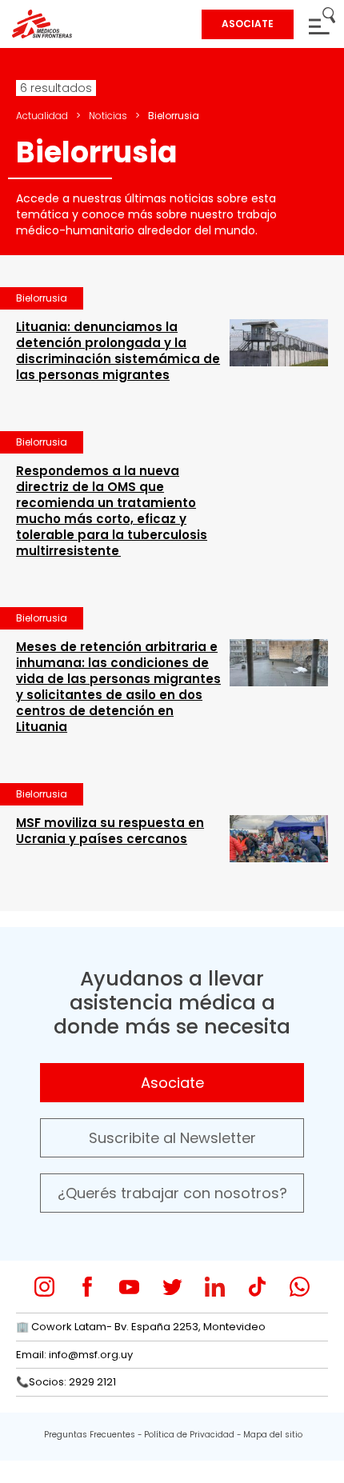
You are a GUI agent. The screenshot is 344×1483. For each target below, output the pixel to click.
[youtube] (129, 1287)
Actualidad (42, 115)
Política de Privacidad (189, 1435)
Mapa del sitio (272, 1435)
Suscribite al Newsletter (172, 1138)
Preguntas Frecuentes (89, 1435)
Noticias (108, 115)
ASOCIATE (248, 23)
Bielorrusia (41, 298)
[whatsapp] (300, 1287)
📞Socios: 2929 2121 (66, 1381)
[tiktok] (257, 1287)
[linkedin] (215, 1287)
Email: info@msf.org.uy (74, 1354)
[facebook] (87, 1287)
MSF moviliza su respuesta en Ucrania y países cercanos (110, 830)
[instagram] (44, 1287)
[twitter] (172, 1287)
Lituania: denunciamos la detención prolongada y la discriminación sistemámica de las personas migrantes (118, 350)
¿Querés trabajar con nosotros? (172, 1193)
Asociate (172, 1083)
